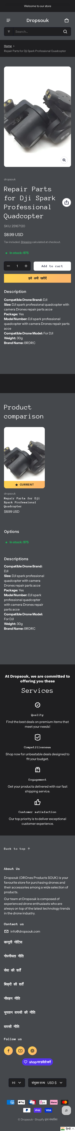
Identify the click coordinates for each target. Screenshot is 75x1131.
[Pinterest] (32, 1050)
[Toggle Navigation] (8, 20)
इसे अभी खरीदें (37, 278)
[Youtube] (20, 1050)
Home (8, 46)
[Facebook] (8, 1050)
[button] (37, 31)
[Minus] (8, 266)
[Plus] (26, 266)
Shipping (26, 242)
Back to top (15, 848)
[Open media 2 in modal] (37, 116)
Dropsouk (27, 1119)
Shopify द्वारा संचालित (46, 1119)
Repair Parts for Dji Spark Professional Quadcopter (22, 502)
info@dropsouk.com (25, 931)
